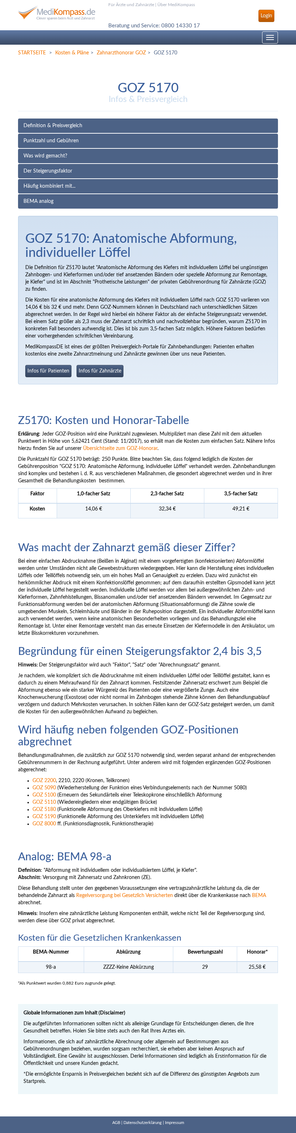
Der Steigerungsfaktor (47, 171)
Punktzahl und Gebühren (51, 140)
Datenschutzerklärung (142, 1123)
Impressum (174, 1123)
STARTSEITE (32, 52)
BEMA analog (38, 201)
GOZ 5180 (44, 809)
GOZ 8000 (44, 823)
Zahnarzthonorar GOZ (121, 52)
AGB (116, 1123)
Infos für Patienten (48, 371)
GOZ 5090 (44, 787)
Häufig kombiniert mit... (49, 186)
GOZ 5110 (44, 802)
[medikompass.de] (57, 10)
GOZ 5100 (44, 795)
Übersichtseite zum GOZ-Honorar (120, 448)
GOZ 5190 (44, 816)
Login (266, 15)
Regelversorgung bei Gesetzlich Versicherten (124, 895)
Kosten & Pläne (72, 52)
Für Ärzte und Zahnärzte (131, 5)
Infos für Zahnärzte (100, 371)
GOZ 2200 (44, 780)
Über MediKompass (176, 5)
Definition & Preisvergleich (52, 125)
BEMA (259, 895)
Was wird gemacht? (45, 156)
